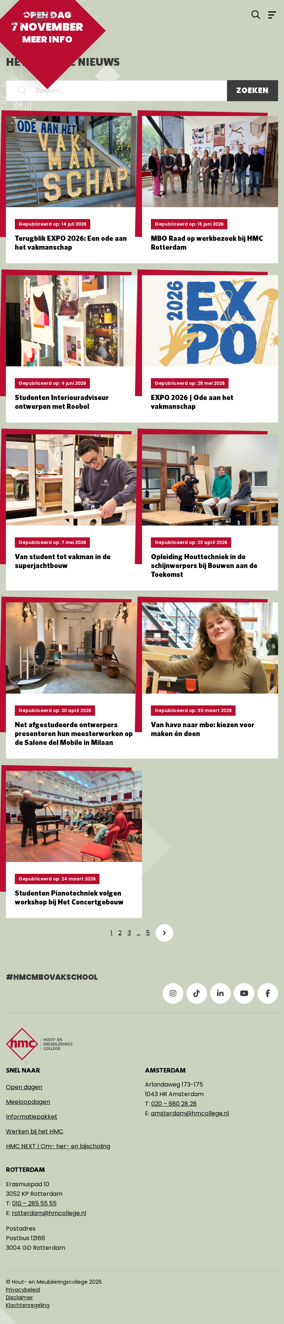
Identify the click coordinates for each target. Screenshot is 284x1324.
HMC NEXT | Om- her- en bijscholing (58, 1146)
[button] (22, 90)
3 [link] (129, 932)
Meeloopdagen (28, 1102)
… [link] (138, 932)
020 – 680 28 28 (174, 1103)
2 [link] (120, 932)
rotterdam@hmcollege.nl (49, 1213)
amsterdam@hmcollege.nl (190, 1113)
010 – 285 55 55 (34, 1203)
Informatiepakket (31, 1116)
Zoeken (252, 90)
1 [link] (111, 932)
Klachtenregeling (28, 1305)
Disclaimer (19, 1297)
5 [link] (148, 932)
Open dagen (24, 1087)
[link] (164, 933)
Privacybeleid (23, 1289)
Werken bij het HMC (34, 1131)
